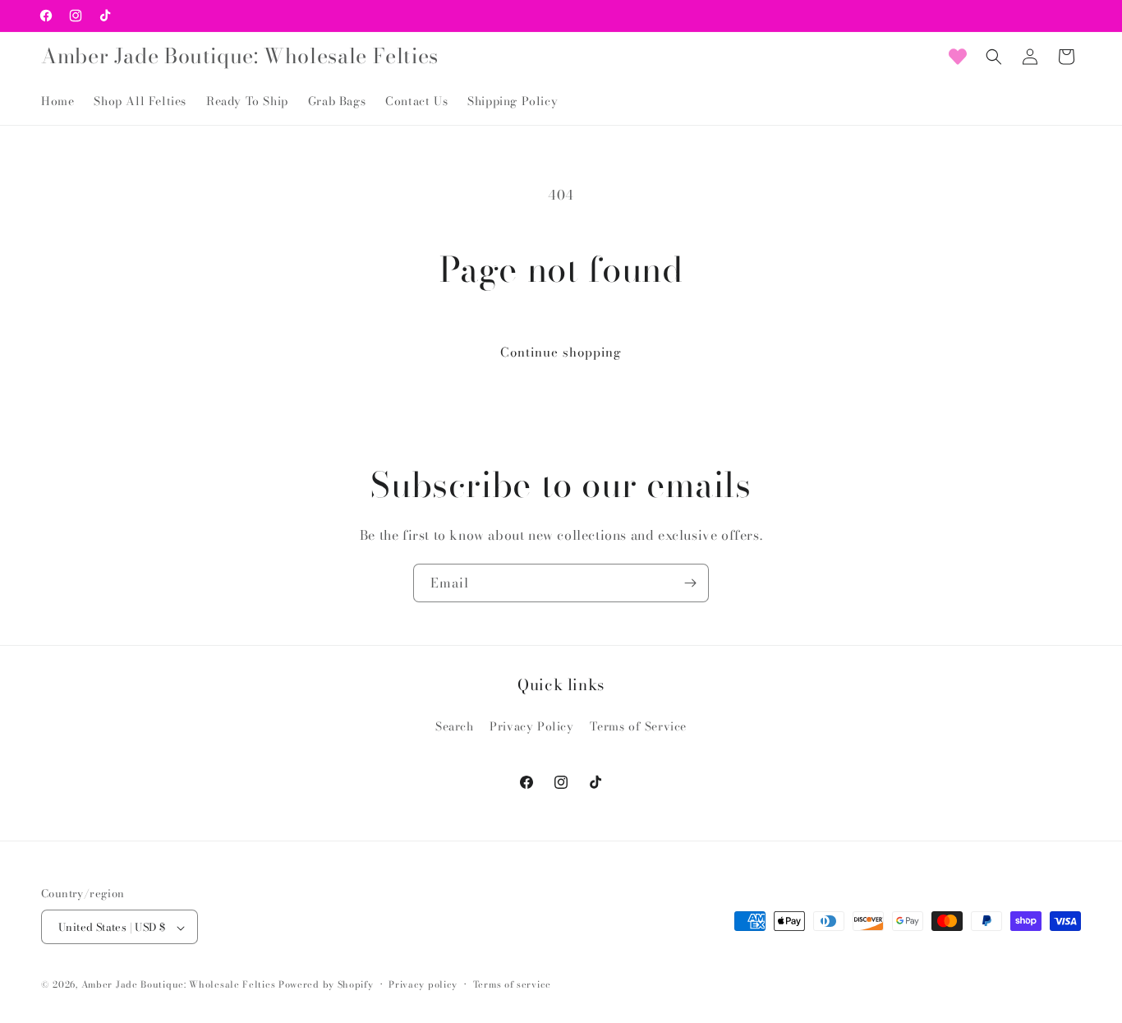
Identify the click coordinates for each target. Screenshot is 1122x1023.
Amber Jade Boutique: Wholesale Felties (178, 985)
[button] (994, 57)
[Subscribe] (690, 583)
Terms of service (512, 984)
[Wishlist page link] (958, 57)
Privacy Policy (531, 726)
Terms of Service (638, 726)
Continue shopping (561, 352)
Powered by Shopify (326, 985)
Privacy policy (423, 984)
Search (454, 726)
